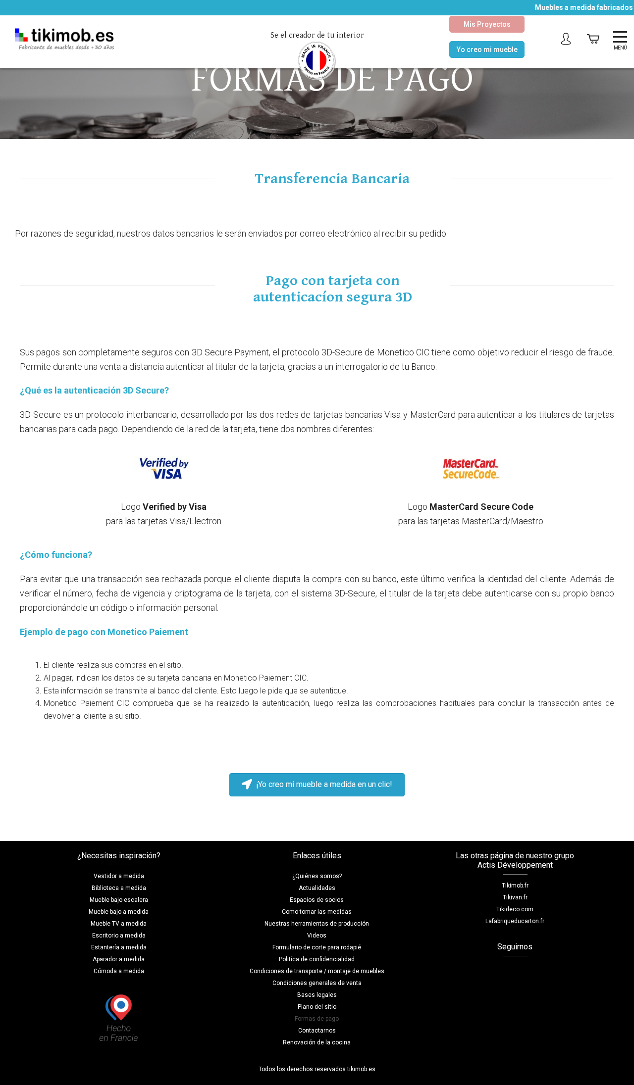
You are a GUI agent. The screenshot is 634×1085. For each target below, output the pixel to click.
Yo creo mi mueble (487, 49)
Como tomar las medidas (317, 911)
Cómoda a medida (119, 971)
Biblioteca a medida (119, 888)
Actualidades (317, 888)
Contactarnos (317, 1030)
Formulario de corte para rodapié (316, 947)
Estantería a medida (119, 947)
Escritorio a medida (119, 935)
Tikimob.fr (515, 885)
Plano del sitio (317, 1006)
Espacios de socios (317, 899)
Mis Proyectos (487, 24)
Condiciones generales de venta (317, 983)
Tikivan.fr (515, 897)
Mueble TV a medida (119, 923)
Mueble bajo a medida (119, 911)
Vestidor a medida (119, 876)
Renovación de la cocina (317, 1042)
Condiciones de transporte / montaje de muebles (317, 971)
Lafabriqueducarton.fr (514, 921)
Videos (316, 935)
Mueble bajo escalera (119, 899)
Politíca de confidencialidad (317, 959)
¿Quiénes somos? (317, 876)
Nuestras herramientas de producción (316, 923)
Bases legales (317, 994)
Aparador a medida (119, 959)
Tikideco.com (514, 909)
